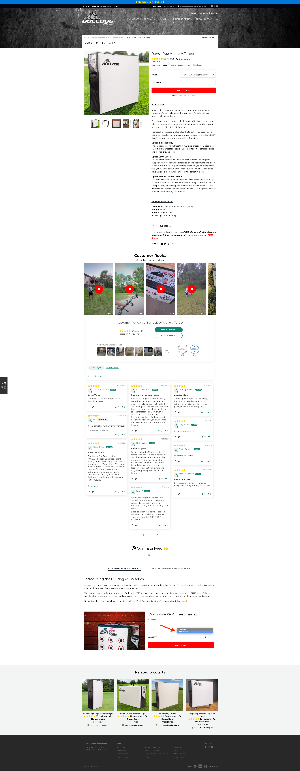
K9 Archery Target (167, 714)
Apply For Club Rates (152, 750)
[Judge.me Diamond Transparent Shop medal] (194, 349)
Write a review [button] (168, 329)
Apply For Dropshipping (153, 747)
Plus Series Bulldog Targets (124, 569)
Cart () (214, 13)
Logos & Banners (122, 754)
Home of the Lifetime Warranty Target (101, 6)
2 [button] (147, 535)
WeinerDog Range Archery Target (98, 714)
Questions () (112, 368)
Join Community (179, 757)
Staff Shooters (121, 750)
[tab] (124, 569)
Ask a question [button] (168, 335)
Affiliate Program (179, 754)
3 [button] (150, 535)
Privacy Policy (178, 747)
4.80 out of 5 (137, 331)
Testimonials (121, 747)
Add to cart (183, 90)
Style (154, 75)
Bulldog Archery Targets (90, 766)
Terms (147, 757)
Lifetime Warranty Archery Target (172, 569)
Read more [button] (136, 425)
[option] (116, 83)
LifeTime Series (182, 19)
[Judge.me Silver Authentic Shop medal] (182, 349)
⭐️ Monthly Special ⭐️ (142, 19)
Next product (208, 38)
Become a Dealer (122, 757)
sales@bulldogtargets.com (193, 6)
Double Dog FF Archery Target (132, 714)
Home (86, 38)
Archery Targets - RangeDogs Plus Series (108, 38)
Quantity (156, 82)
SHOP (163, 19)
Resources (203, 19)
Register (204, 13)
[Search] (217, 20)
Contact (175, 750)
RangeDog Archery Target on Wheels (202, 715)
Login (193, 13)
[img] (93, 386)
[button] (157, 59)
